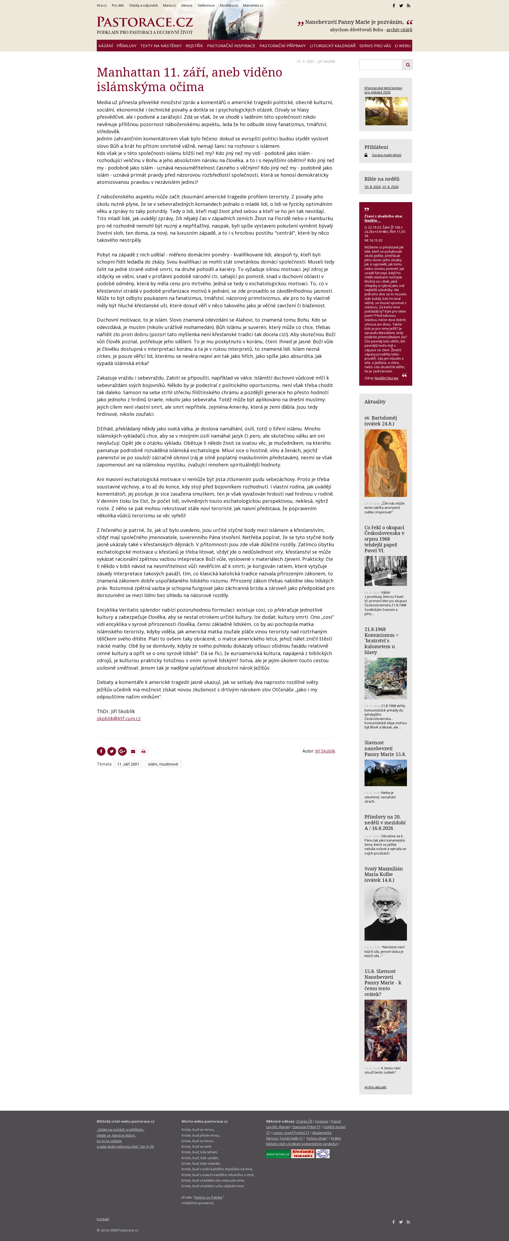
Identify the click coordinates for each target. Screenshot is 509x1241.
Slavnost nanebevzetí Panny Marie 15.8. (385, 748)
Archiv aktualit (375, 1087)
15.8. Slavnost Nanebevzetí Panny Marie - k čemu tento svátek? (383, 982)
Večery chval (316, 1138)
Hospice (321, 1121)
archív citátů (399, 30)
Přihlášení (376, 147)
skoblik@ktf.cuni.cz (119, 718)
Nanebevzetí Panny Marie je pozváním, (355, 21)
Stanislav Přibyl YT (306, 1126)
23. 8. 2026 (390, 186)
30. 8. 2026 (373, 186)
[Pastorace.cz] (145, 25)
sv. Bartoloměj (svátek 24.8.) (381, 421)
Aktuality (375, 401)
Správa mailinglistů (386, 155)
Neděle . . (373, 220)
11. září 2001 (128, 764)
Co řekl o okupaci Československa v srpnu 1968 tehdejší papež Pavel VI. (384, 539)
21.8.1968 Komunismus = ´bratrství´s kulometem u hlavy (381, 640)
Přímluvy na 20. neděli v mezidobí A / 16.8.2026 (385, 822)
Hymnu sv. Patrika (208, 1197)
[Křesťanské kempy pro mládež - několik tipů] (386, 111)
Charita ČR (304, 1121)
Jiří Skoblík (326, 61)
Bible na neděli (382, 179)
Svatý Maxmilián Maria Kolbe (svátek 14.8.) (384, 874)
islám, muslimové (163, 764)
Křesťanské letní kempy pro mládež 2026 (383, 90)
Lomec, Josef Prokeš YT (291, 1132)
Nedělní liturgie (386, 378)
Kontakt (103, 1219)
